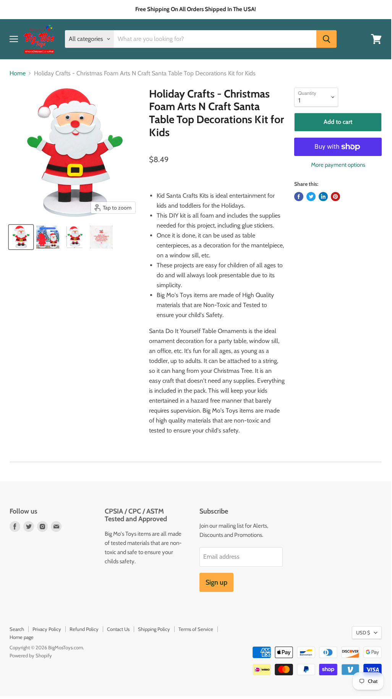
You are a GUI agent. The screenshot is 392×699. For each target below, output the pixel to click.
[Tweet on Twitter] (311, 196)
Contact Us (118, 629)
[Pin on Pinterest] (335, 196)
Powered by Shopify (31, 655)
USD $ (363, 632)
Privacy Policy (46, 629)
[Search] (326, 39)
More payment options (338, 165)
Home (18, 73)
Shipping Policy (154, 629)
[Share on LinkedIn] (323, 196)
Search (17, 629)
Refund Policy (84, 629)
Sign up (216, 582)
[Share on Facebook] (298, 196)
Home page (22, 637)
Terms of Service (195, 629)
